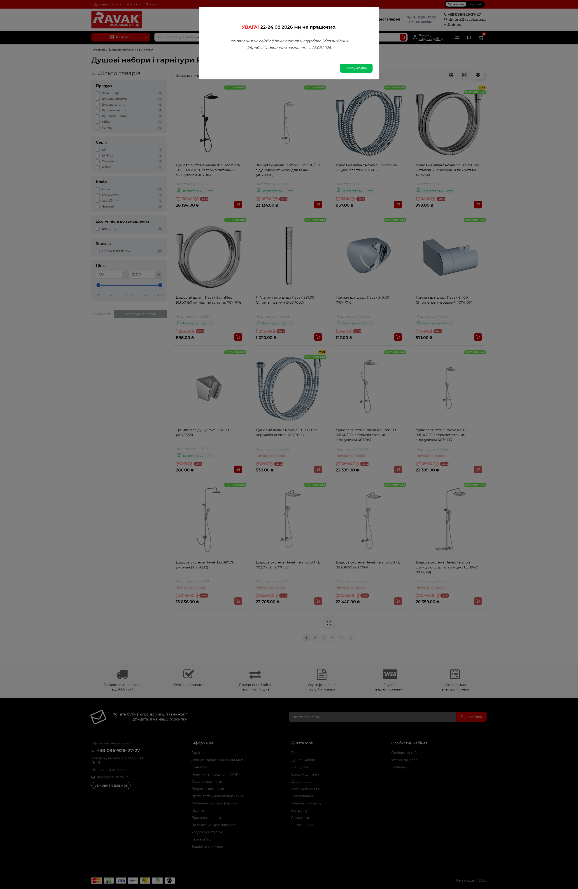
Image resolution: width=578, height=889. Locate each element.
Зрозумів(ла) (356, 68)
